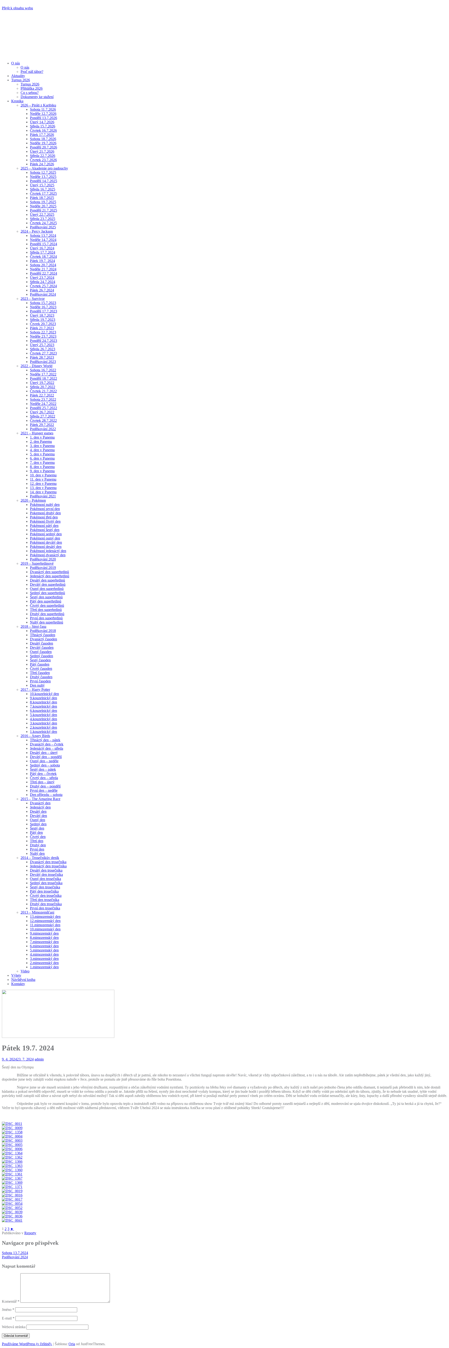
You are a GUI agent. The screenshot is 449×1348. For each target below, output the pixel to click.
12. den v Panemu (43, 484)
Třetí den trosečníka (44, 900)
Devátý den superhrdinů (47, 584)
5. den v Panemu (42, 454)
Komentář (10, 1301)
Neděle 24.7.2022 (43, 404)
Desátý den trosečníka (46, 870)
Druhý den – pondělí (45, 786)
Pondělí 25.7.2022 (43, 408)
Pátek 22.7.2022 (42, 395)
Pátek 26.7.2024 (42, 290)
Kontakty (18, 984)
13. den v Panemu (43, 488)
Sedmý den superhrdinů (47, 593)
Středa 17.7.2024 (42, 252)
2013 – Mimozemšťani (37, 912)
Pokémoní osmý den (45, 538)
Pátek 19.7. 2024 (42, 261)
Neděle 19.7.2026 (43, 143)
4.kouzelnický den (43, 719)
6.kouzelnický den (43, 711)
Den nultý (37, 685)
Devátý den (38, 816)
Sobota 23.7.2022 (43, 399)
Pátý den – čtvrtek (43, 774)
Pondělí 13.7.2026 (43, 118)
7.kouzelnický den (43, 706)
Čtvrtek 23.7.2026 (43, 160)
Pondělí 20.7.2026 (43, 147)
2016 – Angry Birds (35, 736)
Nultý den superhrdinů (46, 622)
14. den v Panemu (43, 492)
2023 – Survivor (33, 299)
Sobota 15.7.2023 (43, 303)
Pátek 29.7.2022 (42, 425)
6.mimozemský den (44, 946)
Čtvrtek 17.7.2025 (43, 193)
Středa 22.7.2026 (42, 156)
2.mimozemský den (44, 963)
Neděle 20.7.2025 (43, 206)
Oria (72, 1344)
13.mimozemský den (45, 917)
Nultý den (37, 853)
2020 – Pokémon (33, 500)
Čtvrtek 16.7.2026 (43, 130)
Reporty (30, 1233)
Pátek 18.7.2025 (42, 198)
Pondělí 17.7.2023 (43, 311)
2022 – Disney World (36, 366)
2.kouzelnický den (43, 727)
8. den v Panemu (42, 467)
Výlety (16, 975)
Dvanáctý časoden (43, 639)
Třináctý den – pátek (45, 740)
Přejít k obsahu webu (17, 8)
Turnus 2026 (20, 80)
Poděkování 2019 (43, 568)
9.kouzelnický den (43, 698)
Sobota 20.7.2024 (43, 265)
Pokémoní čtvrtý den (45, 521)
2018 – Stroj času (33, 626)
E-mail (8, 1318)
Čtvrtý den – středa (44, 778)
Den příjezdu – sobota (46, 795)
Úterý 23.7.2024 (42, 278)
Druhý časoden (41, 677)
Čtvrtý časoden (41, 668)
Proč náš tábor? (32, 72)
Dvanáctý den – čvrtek (46, 744)
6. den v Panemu (42, 458)
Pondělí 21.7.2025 (43, 210)
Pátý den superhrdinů (45, 601)
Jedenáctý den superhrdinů (49, 576)
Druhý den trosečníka (46, 904)
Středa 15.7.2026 (42, 126)
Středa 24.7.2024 (42, 282)
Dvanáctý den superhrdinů (49, 572)
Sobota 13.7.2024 (43, 236)
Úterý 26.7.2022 (42, 412)
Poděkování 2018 (43, 631)
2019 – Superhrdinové (37, 563)
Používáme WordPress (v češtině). (27, 1344)
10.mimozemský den (45, 929)
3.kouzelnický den (43, 723)
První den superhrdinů (46, 618)
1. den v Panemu (42, 437)
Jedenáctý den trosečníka (48, 866)
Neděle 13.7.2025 (43, 177)
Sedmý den (38, 824)
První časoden (40, 681)
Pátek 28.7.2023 (42, 357)
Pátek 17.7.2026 (42, 135)
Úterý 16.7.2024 (42, 248)
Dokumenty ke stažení (37, 97)
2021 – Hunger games (37, 433)
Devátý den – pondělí (46, 757)
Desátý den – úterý (44, 753)
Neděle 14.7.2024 (43, 240)
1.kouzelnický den (43, 732)
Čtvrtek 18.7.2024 (43, 257)
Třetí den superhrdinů (46, 610)
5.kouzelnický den (43, 715)
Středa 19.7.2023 (42, 320)
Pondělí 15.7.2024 (43, 244)
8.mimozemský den (44, 938)
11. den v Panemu (43, 479)
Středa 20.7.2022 (42, 387)
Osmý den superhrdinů (47, 589)
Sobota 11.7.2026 (43, 109)
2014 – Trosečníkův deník (40, 858)
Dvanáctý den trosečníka (48, 862)
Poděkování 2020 (43, 559)
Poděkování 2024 (43, 294)
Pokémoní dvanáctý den (47, 555)
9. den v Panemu (42, 471)
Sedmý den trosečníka (46, 883)
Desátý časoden (41, 643)
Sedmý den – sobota (45, 765)
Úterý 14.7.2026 (42, 122)
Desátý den (38, 811)
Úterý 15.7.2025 (42, 185)
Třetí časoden (40, 673)
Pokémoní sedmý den (46, 534)
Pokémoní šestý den (44, 530)
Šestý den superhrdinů (46, 597)
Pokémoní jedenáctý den (48, 551)
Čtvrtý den (38, 837)
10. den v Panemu (43, 475)
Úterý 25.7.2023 (42, 345)
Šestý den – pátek (43, 769)
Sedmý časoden (41, 656)
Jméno (8, 1310)
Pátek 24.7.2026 (42, 164)
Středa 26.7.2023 (42, 349)
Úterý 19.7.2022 (42, 383)
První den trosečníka (45, 908)
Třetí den (36, 841)
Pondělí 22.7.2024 (43, 273)
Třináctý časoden (42, 635)
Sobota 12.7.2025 (43, 172)
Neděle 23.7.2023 (43, 336)
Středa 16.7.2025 (42, 189)
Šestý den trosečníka (45, 887)
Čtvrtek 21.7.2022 (43, 391)
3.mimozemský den (44, 959)
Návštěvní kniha (23, 980)
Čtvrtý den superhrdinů (47, 605)
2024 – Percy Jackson (37, 231)
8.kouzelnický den (43, 702)
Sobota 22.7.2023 (43, 332)
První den (37, 849)
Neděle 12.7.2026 (43, 114)
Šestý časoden (40, 660)
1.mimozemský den (44, 967)
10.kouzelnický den (44, 694)
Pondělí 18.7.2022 (43, 378)
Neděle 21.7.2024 (43, 269)
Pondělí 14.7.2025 (43, 181)
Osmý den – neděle (44, 761)
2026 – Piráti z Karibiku (38, 105)
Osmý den (37, 820)
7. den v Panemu (42, 463)
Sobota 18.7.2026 (43, 139)
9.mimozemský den (44, 933)
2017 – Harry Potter (35, 690)
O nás (15, 63)
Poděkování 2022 (43, 429)
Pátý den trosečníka (44, 891)
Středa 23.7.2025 (42, 219)
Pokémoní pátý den (44, 526)
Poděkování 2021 (43, 496)
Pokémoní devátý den (46, 542)
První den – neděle (44, 790)
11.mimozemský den (45, 925)
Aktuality (18, 76)
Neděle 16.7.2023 (43, 307)
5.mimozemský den (44, 950)
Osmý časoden (41, 652)
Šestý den (37, 828)
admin (39, 1059)
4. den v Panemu (42, 450)
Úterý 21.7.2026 (42, 151)
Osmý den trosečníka (45, 879)
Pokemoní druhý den (45, 513)
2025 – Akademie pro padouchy (44, 168)
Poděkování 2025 (43, 227)
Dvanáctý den (40, 803)
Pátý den (36, 832)
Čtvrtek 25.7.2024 (43, 286)
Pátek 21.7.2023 (42, 328)
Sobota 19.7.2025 (43, 202)
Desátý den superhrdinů (47, 580)
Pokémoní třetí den (44, 517)
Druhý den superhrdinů (47, 614)
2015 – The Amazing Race (40, 799)
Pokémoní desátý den (46, 547)
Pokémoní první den (45, 509)
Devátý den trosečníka (46, 874)
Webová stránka (13, 1327)
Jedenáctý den (40, 807)
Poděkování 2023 (43, 362)
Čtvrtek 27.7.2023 (43, 353)
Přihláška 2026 (32, 88)
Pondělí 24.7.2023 (43, 341)
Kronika (17, 101)
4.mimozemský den (44, 954)
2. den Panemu (41, 441)
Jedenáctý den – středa (46, 748)
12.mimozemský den (45, 921)
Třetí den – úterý (42, 782)
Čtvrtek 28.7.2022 (43, 420)
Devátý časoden (42, 647)
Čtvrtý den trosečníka (46, 895)
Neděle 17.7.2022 (43, 374)
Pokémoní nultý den (45, 505)
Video (25, 971)
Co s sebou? (30, 93)
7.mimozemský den (44, 942)
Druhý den (38, 845)
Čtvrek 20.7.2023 (43, 324)
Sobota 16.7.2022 (43, 370)
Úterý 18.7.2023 (42, 315)
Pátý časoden (39, 664)
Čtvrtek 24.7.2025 (43, 223)
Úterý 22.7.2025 (42, 214)
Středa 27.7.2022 (42, 416)
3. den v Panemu (42, 446)
